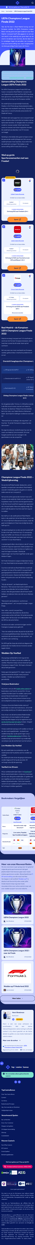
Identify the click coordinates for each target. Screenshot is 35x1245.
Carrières (4, 1101)
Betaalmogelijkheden (7, 1154)
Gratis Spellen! (5, 1151)
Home (2, 11)
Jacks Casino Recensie (17, 241)
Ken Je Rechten (5, 1119)
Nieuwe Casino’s (8, 1141)
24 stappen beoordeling (8, 1129)
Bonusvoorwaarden (17, 313)
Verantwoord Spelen (9, 1115)
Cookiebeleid (5, 1136)
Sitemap (3, 1132)
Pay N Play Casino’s (6, 1145)
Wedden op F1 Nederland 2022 (16, 986)
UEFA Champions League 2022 (16, 917)
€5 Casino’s (4, 1148)
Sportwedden (9, 11)
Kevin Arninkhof (10, 990)
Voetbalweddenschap (14, 736)
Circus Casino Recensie (17, 289)
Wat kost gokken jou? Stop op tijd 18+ (17, 1162)
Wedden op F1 (23, 879)
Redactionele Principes (7, 1104)
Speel (16, 219)
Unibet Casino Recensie (17, 194)
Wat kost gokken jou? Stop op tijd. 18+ (19, 7)
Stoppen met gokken (7, 1126)
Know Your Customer (7, 1123)
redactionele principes (17, 77)
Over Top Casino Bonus (7, 1094)
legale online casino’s (23, 689)
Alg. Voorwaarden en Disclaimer (10, 1107)
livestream (27, 772)
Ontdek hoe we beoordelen (17, 198)
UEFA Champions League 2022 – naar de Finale (17, 951)
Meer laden (16, 998)
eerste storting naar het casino (11, 722)
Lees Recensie (17, 822)
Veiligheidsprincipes (7, 1110)
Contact (3, 1097)
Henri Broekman (10, 921)
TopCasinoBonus (8, 1090)
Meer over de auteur (10, 1040)
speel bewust (30, 77)
